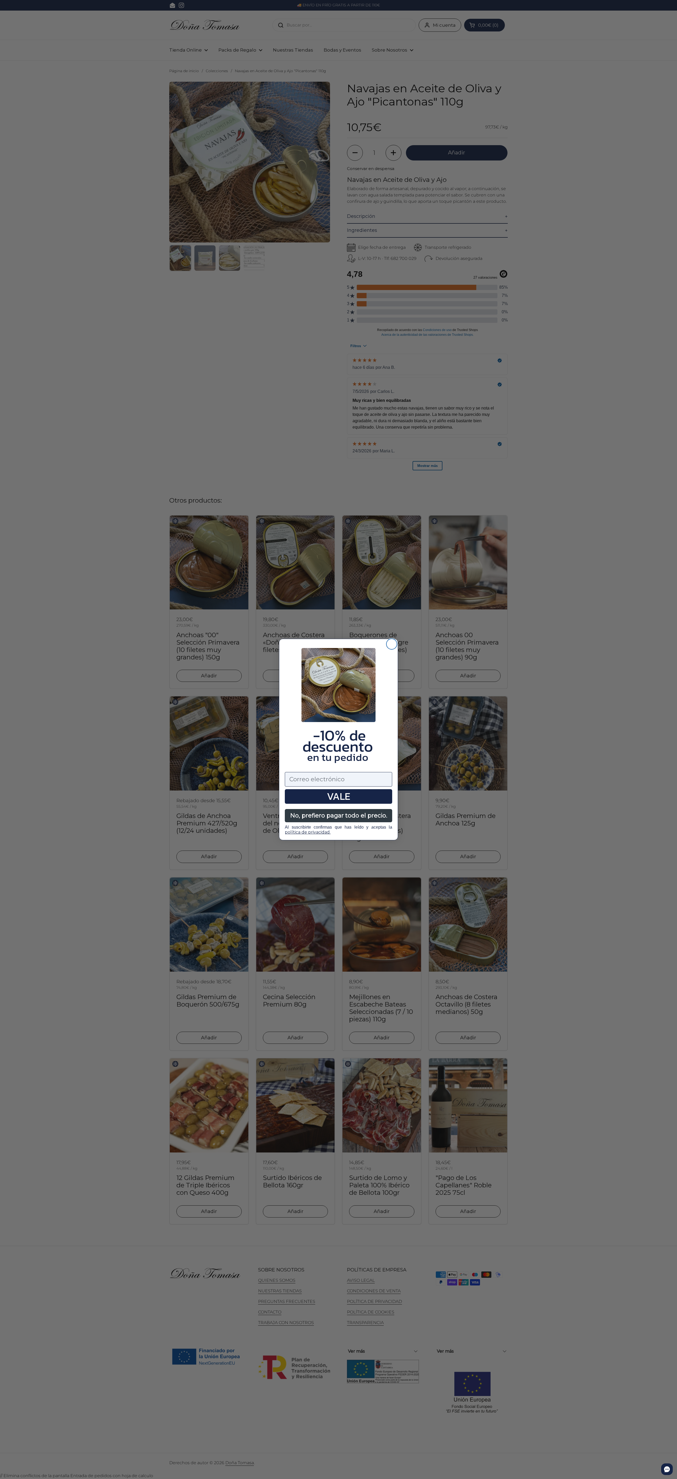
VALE (338, 796)
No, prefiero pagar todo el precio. (338, 815)
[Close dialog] (391, 644)
